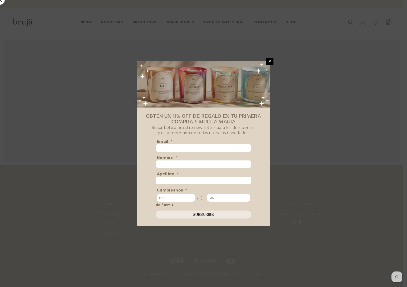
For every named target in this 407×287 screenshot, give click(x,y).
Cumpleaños (172, 190)
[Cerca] (269, 61)
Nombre (167, 157)
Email (164, 141)
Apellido (168, 174)
